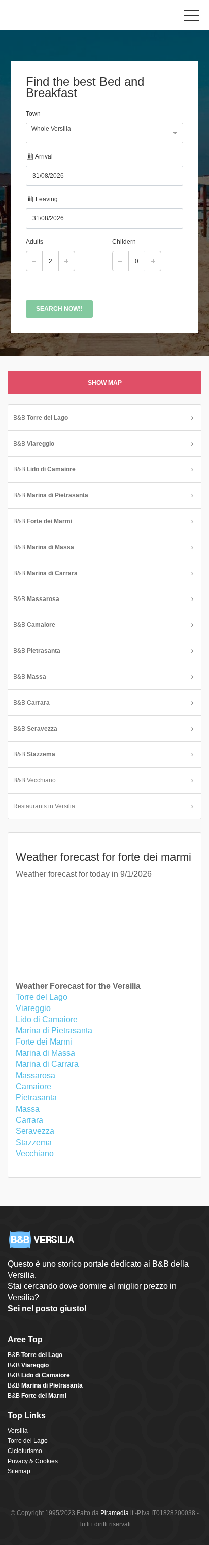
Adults (34, 241)
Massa (28, 1109)
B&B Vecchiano (34, 780)
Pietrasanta (36, 1097)
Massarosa (35, 1075)
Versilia (18, 1430)
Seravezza (35, 1131)
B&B (40, 417)
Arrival (43, 156)
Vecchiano (35, 1153)
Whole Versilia (51, 128)
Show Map (105, 382)
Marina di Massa (45, 1053)
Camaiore (33, 1086)
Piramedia (114, 1513)
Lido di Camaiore (47, 1019)
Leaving (46, 199)
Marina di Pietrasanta (54, 1030)
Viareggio (33, 1008)
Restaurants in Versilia (44, 806)
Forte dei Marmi (44, 1041)
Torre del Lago (41, 997)
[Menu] (191, 17)
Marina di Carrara (47, 1064)
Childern (124, 241)
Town (33, 113)
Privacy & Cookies (33, 1461)
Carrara (29, 1120)
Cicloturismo (25, 1451)
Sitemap (19, 1471)
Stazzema (34, 1142)
